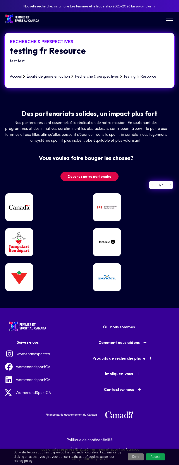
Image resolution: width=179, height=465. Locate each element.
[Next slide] (169, 185)
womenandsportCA (33, 366)
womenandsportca (33, 353)
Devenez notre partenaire (89, 176)
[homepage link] (24, 19)
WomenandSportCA (33, 392)
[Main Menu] (169, 19)
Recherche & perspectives (97, 76)
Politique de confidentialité (90, 439)
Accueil (16, 76)
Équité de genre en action (48, 76)
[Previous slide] (153, 185)
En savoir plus (141, 6)
